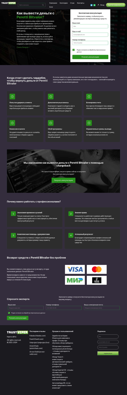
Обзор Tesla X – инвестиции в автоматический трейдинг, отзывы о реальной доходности (62, 362)
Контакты (80, 3)
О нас (72, 3)
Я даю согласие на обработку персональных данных (91, 51)
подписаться (108, 353)
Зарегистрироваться (115, 5)
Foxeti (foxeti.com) (36, 339)
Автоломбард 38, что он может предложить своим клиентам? (62, 385)
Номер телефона (78, 40)
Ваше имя (76, 23)
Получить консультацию (90, 57)
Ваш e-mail (76, 31)
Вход (102, 5)
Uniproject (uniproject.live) (39, 342)
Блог (51, 7)
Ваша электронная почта (93, 305)
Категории (64, 3)
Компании (53, 3)
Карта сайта (11, 337)
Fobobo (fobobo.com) (38, 336)
